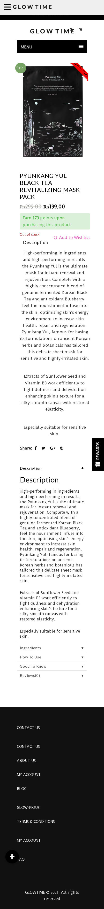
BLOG (22, 789)
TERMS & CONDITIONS (36, 821)
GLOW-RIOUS (28, 807)
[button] (71, 239)
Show (98, 454)
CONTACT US (28, 728)
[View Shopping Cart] (80, 29)
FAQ (21, 859)
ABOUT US (26, 760)
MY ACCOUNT (29, 774)
